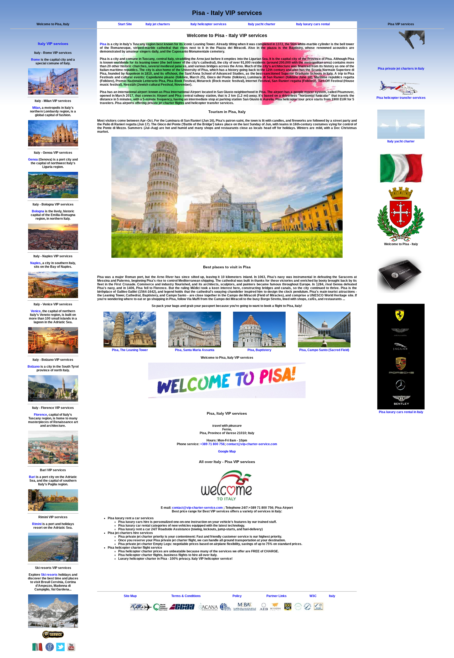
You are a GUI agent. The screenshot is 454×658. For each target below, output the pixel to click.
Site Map (130, 596)
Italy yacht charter (261, 24)
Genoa (33, 159)
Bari (32, 477)
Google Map (227, 451)
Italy (332, 596)
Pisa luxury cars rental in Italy (401, 412)
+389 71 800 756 (212, 444)
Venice (36, 311)
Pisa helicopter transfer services (401, 98)
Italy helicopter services (208, 24)
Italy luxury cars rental (313, 24)
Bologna (38, 211)
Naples (35, 263)
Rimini (37, 524)
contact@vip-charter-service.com (251, 444)
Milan (36, 108)
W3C (313, 596)
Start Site (125, 24)
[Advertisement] (227, 566)
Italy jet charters (158, 24)
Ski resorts (49, 575)
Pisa (103, 44)
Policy (237, 596)
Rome (35, 59)
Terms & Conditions (186, 596)
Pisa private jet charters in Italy (401, 68)
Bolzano (34, 366)
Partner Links (276, 596)
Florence (40, 415)
